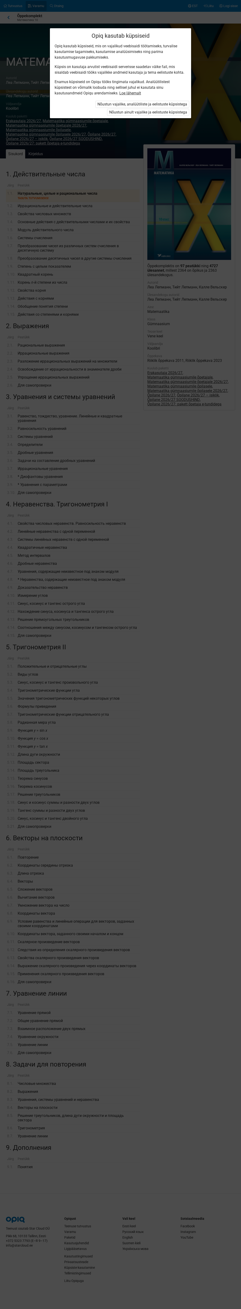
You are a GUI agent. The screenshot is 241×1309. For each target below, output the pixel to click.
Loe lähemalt (130, 93)
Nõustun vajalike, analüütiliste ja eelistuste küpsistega (142, 104)
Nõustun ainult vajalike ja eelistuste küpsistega (148, 112)
